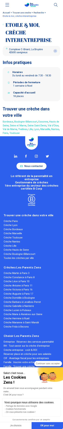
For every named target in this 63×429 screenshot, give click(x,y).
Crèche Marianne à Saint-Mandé (21, 322)
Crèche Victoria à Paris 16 (18, 289)
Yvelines (22, 129)
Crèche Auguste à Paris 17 (18, 293)
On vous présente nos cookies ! (20, 412)
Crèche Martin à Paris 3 (16, 273)
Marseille (45, 129)
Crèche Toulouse (13, 237)
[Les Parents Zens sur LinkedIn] (15, 156)
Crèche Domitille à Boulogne (19, 297)
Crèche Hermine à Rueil (16, 318)
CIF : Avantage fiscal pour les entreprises (26, 358)
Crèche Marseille (13, 233)
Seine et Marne (18, 125)
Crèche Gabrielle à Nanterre (19, 306)
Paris (5, 133)
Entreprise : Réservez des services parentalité (29, 341)
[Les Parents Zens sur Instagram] (36, 156)
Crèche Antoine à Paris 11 (18, 285)
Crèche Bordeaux (13, 229)
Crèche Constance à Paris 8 (19, 277)
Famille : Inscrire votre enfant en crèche (25, 362)
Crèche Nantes (12, 241)
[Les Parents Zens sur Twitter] (47, 156)
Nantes (55, 129)
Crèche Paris (11, 221)
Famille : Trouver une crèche (19, 366)
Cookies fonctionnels (16, 409)
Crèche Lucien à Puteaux (17, 310)
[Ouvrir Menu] (7, 5)
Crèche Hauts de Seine (16, 249)
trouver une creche (22, 12)
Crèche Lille (10, 245)
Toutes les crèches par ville (19, 258)
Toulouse (14, 133)
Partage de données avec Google (21, 406)
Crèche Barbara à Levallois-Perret (22, 302)
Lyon (36, 129)
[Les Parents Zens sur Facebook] (26, 156)
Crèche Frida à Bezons (16, 326)
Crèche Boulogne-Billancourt (19, 254)
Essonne (43, 121)
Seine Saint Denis (37, 125)
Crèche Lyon (10, 225)
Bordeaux (8, 121)
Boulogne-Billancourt (25, 121)
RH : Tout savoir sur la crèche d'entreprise (27, 345)
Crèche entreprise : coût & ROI (20, 349)
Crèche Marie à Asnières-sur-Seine (23, 314)
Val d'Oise (53, 125)
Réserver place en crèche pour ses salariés (27, 354)
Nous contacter (33, 166)
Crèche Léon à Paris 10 (16, 281)
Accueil (6, 12)
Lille (31, 129)
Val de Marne (10, 129)
